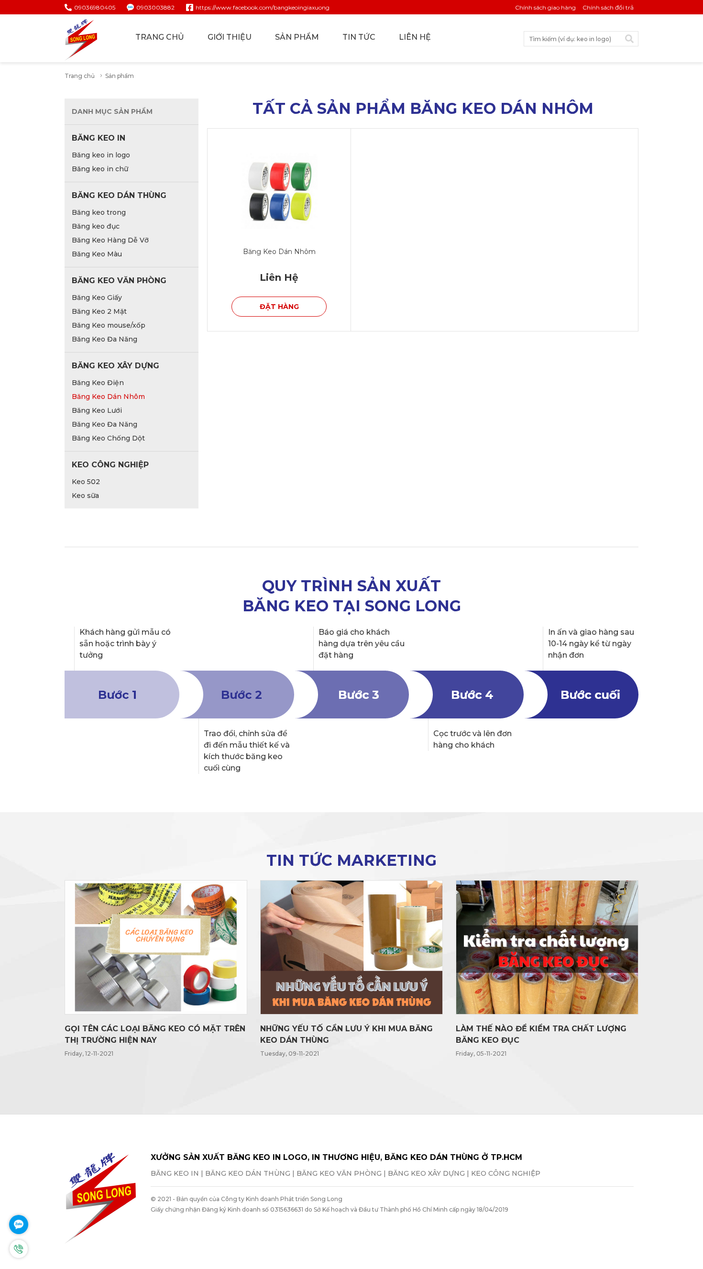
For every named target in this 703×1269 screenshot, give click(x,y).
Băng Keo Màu (97, 254)
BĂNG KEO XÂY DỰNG (115, 365)
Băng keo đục (96, 226)
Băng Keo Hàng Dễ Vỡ (110, 240)
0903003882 (155, 7)
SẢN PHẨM (297, 37)
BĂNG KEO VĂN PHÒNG (119, 280)
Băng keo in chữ (100, 169)
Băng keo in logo (101, 155)
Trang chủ (80, 75)
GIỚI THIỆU (230, 37)
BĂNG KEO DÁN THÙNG (119, 195)
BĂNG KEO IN (98, 138)
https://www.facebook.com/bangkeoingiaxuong (263, 7)
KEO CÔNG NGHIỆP (110, 464)
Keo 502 (86, 481)
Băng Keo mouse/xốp (108, 325)
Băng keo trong (99, 212)
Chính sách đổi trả (608, 7)
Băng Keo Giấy (97, 297)
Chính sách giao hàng (545, 7)
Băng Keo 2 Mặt (99, 311)
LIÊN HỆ (415, 37)
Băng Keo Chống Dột (108, 438)
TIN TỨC (358, 37)
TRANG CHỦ (159, 37)
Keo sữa (85, 495)
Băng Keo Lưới (97, 410)
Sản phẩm (119, 75)
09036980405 (94, 7)
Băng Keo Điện (98, 382)
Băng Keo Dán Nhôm (108, 396)
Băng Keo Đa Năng (104, 339)
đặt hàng (279, 306)
